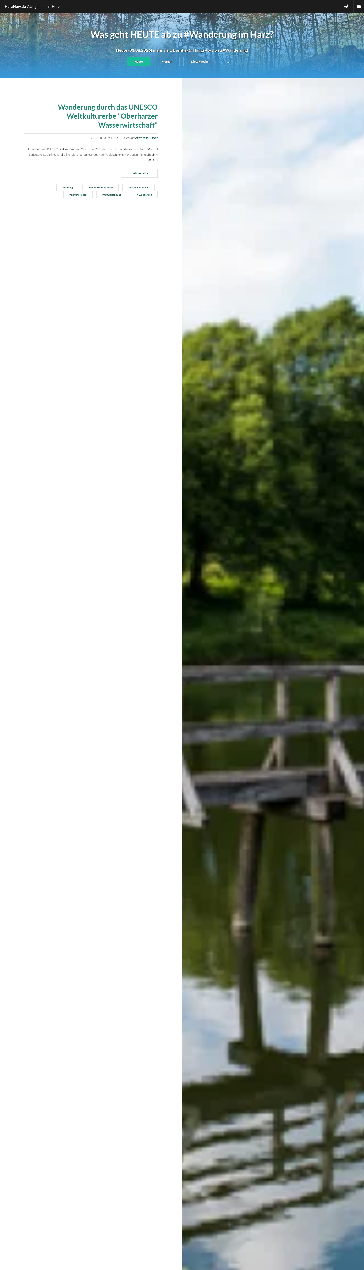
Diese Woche (200, 61)
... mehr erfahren (139, 173)
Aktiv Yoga (141, 138)
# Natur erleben (78, 194)
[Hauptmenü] (346, 6)
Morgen (167, 61)
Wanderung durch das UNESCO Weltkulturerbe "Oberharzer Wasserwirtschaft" (108, 116)
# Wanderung (144, 194)
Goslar (154, 138)
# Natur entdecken (138, 187)
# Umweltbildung (111, 194)
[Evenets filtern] (358, 6)
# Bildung (67, 187)
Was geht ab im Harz (32, 6)
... (228, 61)
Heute (139, 61)
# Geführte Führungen (101, 187)
